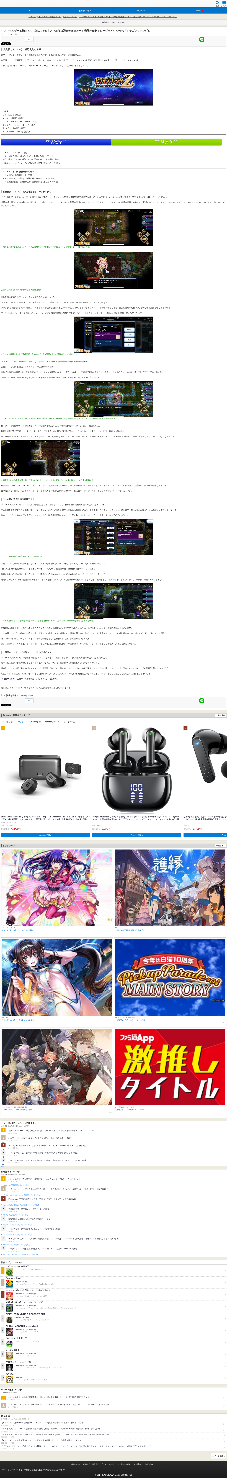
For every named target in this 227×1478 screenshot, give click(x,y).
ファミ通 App (10, 4)
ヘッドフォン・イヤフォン (14, 721)
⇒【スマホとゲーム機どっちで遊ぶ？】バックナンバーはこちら (29, 678)
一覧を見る (220, 715)
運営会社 (95, 1464)
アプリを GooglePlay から (166, 142)
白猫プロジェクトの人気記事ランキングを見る (18, 1225)
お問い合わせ (75, 1464)
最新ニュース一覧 (70, 17)
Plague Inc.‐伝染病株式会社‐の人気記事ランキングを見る (21, 1205)
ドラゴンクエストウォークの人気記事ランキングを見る (21, 1195)
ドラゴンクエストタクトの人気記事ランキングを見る (20, 1254)
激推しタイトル (118, 22)
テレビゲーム (69, 721)
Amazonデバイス (52, 721)
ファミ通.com (137, 1464)
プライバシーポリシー (110, 1464)
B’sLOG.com (150, 1464)
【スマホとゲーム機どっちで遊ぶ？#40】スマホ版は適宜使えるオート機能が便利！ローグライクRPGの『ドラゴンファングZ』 (128, 17)
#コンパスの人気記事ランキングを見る (16, 1185)
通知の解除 (125, 1464)
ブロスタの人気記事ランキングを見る (15, 1215)
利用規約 (86, 1464)
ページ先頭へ (219, 1456)
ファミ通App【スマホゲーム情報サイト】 (45, 17)
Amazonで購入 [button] (45, 835)
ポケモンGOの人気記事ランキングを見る (16, 1245)
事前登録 (106, 22)
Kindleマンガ (35, 721)
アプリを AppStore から (56, 142)
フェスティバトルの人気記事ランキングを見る (18, 1235)
